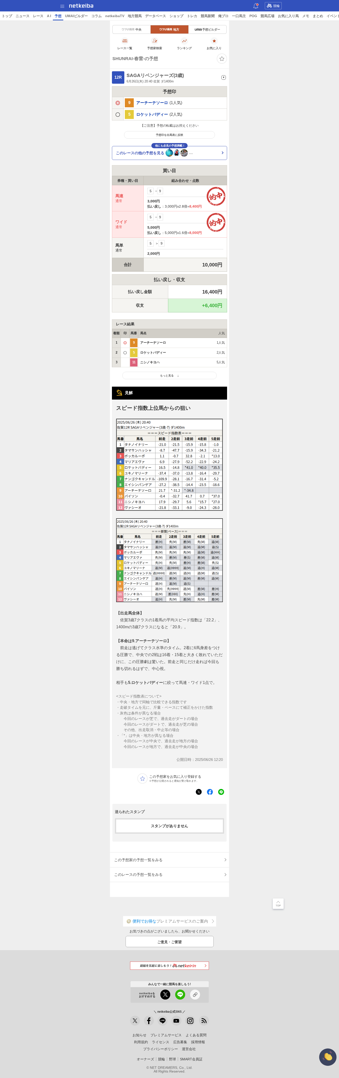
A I (49, 16)
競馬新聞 (208, 16)
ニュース (23, 16)
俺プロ (223, 16)
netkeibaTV (114, 16)
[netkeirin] (169, 966)
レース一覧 (124, 48)
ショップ (176, 16)
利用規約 (141, 1042)
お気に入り (214, 48)
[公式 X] (135, 1021)
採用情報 (198, 1042)
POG (253, 16)
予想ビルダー (211, 29)
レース (38, 16)
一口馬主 (239, 16)
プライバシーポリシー (160, 1049)
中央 (138, 29)
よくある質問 (196, 1035)
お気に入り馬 (288, 16)
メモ (305, 16)
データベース (155, 16)
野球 (172, 1059)
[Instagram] (190, 1021)
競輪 (276, 6)
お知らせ (139, 1035)
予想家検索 (154, 48)
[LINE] (163, 1021)
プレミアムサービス (166, 1035)
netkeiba (81, 5)
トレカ (192, 16)
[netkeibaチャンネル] (176, 1021)
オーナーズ (145, 1059)
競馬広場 (267, 16)
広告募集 (180, 1042)
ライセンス (160, 1042)
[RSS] (204, 1021)
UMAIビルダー (76, 16)
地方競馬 (135, 16)
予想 (58, 16)
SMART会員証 (191, 1059)
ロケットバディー (152, 114)
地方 (176, 29)
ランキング (184, 48)
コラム (96, 16)
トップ (7, 16)
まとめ (318, 16)
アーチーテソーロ (152, 103)
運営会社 (189, 1049)
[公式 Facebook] (149, 1021)
